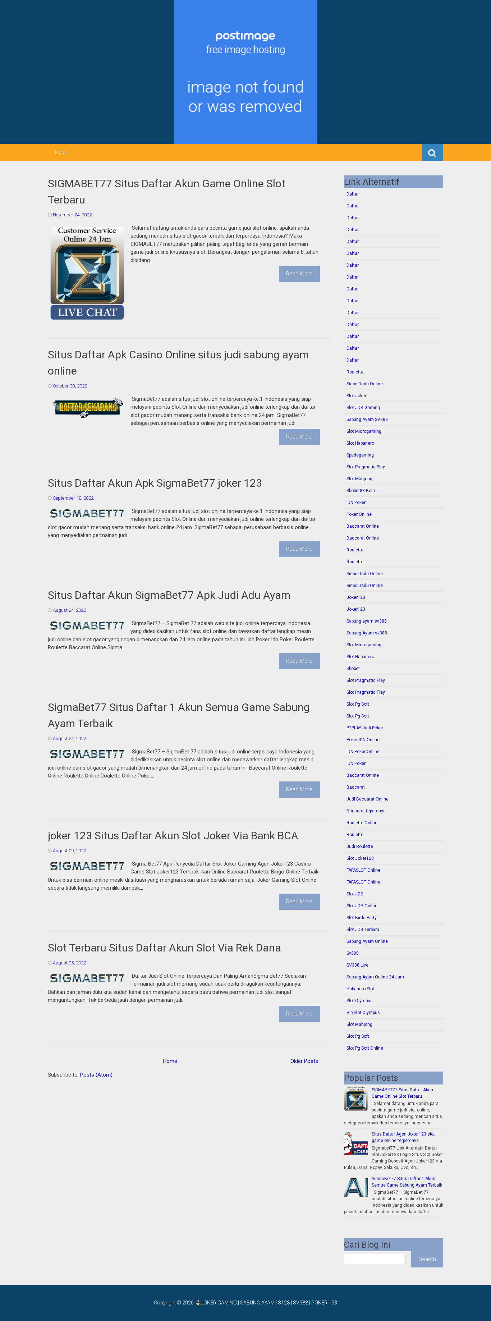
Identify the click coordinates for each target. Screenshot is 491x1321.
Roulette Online (362, 822)
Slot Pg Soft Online (365, 1048)
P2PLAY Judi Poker (365, 727)
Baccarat (356, 787)
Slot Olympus (360, 1000)
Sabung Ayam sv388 (367, 633)
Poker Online (359, 514)
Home (61, 152)
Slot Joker (356, 395)
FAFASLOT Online (363, 870)
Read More (299, 273)
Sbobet (353, 668)
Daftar (353, 194)
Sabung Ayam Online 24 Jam (375, 977)
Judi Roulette (360, 846)
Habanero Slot (360, 988)
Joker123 (356, 597)
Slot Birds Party (362, 917)
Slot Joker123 (360, 858)
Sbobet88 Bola (361, 490)
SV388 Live (357, 965)
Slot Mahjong (359, 478)
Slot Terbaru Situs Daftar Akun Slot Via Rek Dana (164, 947)
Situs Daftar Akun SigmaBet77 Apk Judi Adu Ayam (169, 595)
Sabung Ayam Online (367, 941)
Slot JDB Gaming (363, 407)
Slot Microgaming (364, 431)
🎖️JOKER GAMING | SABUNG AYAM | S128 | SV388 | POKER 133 (266, 1303)
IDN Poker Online (363, 751)
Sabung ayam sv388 (367, 621)
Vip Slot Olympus (363, 1012)
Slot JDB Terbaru (363, 929)
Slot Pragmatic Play (366, 466)
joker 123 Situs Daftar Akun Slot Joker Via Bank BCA (173, 835)
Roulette (355, 372)
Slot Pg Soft (358, 704)
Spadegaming (360, 455)
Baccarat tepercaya (366, 810)
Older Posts (304, 1061)
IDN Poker (356, 502)
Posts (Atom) (96, 1075)
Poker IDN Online (363, 739)
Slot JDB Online (362, 905)
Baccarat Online (363, 526)
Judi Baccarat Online (368, 799)
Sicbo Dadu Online (365, 383)
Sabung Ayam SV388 (367, 419)
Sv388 (353, 953)
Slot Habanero (360, 443)
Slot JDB (355, 893)
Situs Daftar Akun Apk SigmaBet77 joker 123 (155, 483)
